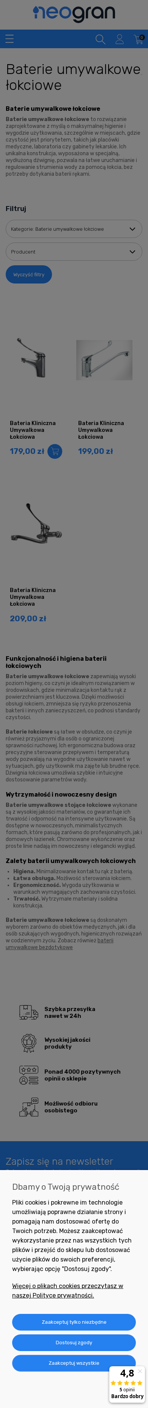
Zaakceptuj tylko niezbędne (74, 1322)
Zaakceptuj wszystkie (74, 1363)
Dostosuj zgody (74, 1342)
